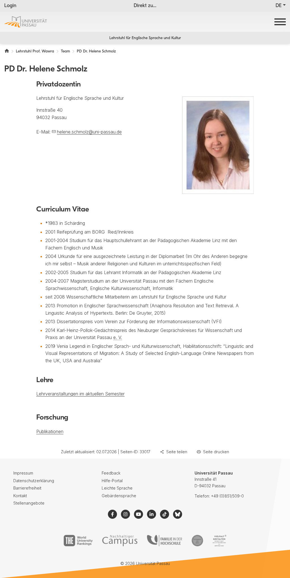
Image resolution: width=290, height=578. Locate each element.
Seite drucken (216, 451)
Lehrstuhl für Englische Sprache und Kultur (145, 38)
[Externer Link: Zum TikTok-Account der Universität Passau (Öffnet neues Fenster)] (164, 514)
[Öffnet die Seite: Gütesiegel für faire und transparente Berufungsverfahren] (197, 540)
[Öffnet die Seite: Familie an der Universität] (164, 540)
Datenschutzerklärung (33, 480)
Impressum (23, 473)
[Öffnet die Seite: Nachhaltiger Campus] (120, 540)
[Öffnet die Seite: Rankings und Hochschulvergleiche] (78, 540)
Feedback (111, 473)
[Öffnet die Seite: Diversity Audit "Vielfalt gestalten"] (219, 540)
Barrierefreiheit (27, 488)
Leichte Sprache (117, 488)
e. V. (117, 337)
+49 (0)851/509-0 (227, 496)
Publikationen (49, 431)
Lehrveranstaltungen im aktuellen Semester (80, 394)
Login (10, 6)
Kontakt (20, 495)
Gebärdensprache (119, 495)
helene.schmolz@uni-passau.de (89, 132)
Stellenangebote (28, 503)
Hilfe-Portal (112, 480)
